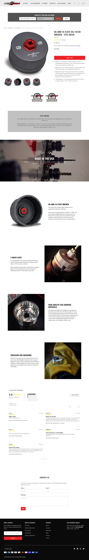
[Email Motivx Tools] (74, 548)
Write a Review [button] (75, 394)
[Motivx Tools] (12, 3)
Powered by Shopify (20, 557)
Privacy (48, 535)
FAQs (47, 533)
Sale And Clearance (30, 535)
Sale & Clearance (62, 3)
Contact (48, 528)
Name (23, 488)
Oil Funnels (44, 3)
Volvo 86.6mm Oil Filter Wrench (15, 436)
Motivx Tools (11, 557)
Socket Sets (52, 3)
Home (5, 28)
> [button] (49, 459)
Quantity (56, 49)
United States (10, 549)
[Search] (75, 3)
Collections (10, 28)
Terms (47, 538)
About (69, 3)
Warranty (48, 530)
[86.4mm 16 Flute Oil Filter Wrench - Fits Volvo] (27, 53)
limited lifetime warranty (50, 163)
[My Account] (79, 3)
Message (23, 495)
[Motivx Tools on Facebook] (77, 548)
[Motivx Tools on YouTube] (83, 548)
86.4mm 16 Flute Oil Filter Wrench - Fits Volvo (18, 420)
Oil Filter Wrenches (35, 3)
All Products (17, 28)
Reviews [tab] (11, 403)
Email (48, 488)
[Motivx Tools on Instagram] (80, 548)
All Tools (25, 3)
